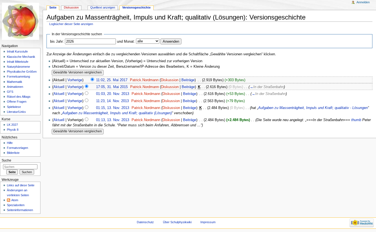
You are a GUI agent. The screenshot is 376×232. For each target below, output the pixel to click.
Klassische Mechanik (21, 56)
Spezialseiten (15, 205)
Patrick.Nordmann (144, 80)
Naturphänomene (18, 66)
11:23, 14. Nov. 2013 (112, 101)
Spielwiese (14, 106)
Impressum (208, 222)
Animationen (15, 86)
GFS (10, 91)
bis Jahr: (57, 41)
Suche (6, 160)
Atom (14, 200)
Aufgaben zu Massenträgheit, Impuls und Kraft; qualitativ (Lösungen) (117, 113)
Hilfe (10, 142)
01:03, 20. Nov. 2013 (112, 94)
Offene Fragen (16, 101)
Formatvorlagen (17, 147)
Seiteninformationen (20, 210)
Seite (52, 7)
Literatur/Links (16, 111)
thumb (356, 120)
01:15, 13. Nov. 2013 (112, 108)
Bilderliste (13, 152)
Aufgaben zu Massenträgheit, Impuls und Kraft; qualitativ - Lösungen (313, 108)
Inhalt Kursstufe (17, 51)
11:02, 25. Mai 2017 (111, 80)
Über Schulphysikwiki (177, 222)
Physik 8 (12, 129)
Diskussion (169, 80)
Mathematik (14, 81)
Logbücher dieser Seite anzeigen (71, 24)
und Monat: (126, 41)
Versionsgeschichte (136, 7)
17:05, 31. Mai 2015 (112, 87)
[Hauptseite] (21, 21)
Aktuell (58, 87)
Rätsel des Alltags (19, 96)
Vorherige (74, 80)
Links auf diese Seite (20, 185)
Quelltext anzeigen (102, 7)
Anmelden (363, 2)
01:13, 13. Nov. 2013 (112, 120)
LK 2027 (12, 124)
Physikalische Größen (22, 71)
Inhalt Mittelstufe (17, 61)
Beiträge (188, 80)
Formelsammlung (18, 76)
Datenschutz (145, 222)
